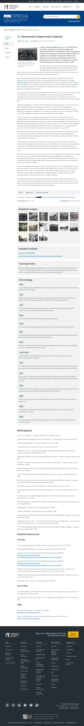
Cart (77, 1)
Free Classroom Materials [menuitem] (40, 650)
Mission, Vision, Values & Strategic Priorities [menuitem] (55, 652)
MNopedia (12, 30)
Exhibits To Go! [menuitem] (55, 666)
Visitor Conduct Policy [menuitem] (58, 722)
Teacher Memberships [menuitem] (40, 688)
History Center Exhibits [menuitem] (9, 658)
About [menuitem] (7, 48)
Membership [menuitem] (70, 649)
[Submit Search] (78, 16)
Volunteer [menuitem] (54, 687)
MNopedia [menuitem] (24, 686)
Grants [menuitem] (53, 684)
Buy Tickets (59, 1)
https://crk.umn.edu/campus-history (29, 612)
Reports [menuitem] (53, 663)
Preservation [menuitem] (24, 689)
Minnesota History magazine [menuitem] (24, 676)
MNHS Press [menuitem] (24, 671)
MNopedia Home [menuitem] (8, 38)
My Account (69, 1)
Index (18, 30)
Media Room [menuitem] (55, 669)
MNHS (6, 30)
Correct (31, 192)
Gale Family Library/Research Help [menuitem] (25, 661)
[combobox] (61, 16)
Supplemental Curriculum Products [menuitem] (40, 671)
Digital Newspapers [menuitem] (24, 667)
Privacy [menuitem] (30, 722)
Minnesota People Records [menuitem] (25, 650)
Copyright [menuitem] (8, 52)
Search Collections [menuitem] (24, 655)
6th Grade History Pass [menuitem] (39, 693)
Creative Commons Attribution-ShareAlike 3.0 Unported (58, 197)
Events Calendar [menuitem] (10, 663)
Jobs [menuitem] (52, 672)
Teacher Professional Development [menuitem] (40, 664)
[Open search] (77, 7)
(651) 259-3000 (63, 708)
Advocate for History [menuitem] (70, 663)
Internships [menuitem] (54, 676)
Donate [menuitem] (68, 653)
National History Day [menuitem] (40, 658)
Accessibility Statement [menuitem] (70, 722)
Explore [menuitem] (23, 642)
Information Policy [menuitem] (38, 722)
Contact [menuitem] (7, 57)
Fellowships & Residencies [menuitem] (55, 680)
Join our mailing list (73, 634)
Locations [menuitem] (8, 646)
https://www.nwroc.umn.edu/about (28, 618)
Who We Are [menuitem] (55, 642)
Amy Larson (25, 41)
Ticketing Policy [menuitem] (47, 722)
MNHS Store (32, 1)
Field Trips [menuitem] (39, 684)
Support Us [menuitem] (70, 642)
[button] (31, 7)
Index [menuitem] (7, 43)
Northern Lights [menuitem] (40, 654)
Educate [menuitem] (39, 642)
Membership (45, 1)
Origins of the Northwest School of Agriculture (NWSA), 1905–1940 (40, 256)
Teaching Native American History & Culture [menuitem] (40, 678)
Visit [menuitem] (6, 642)
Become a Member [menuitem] (8, 653)
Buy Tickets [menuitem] (8, 649)
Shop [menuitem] (67, 659)
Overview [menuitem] (23, 646)
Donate (39, 1)
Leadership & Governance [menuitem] (55, 658)
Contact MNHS (74, 708)
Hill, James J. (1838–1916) (27, 253)
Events (52, 1)
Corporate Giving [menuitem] (71, 656)
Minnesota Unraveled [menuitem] (24, 681)
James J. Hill (63, 47)
